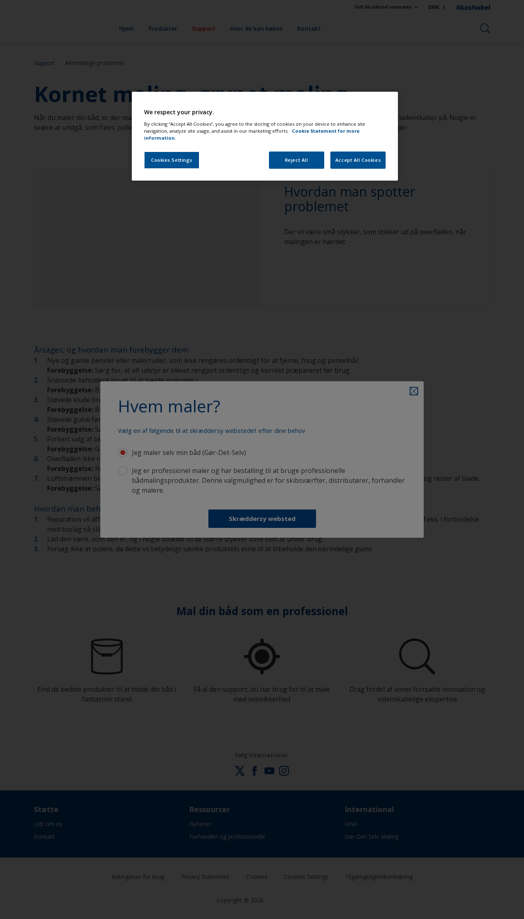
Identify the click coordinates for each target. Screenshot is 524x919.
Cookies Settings (171, 160)
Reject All (296, 160)
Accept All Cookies (358, 160)
